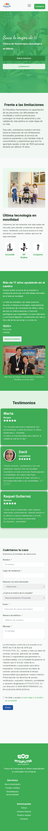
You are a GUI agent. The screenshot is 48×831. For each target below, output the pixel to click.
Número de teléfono (12, 615)
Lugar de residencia (11, 571)
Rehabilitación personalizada (12, 793)
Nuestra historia (12, 339)
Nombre (6, 560)
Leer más (7, 484)
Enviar (8, 707)
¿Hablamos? (24, 66)
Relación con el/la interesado (15, 582)
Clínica (24, 808)
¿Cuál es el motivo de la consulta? (18, 593)
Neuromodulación (13, 784)
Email (5, 604)
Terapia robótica (12, 788)
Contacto (39, 6)
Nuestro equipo (24, 815)
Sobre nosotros (24, 58)
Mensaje (6, 626)
